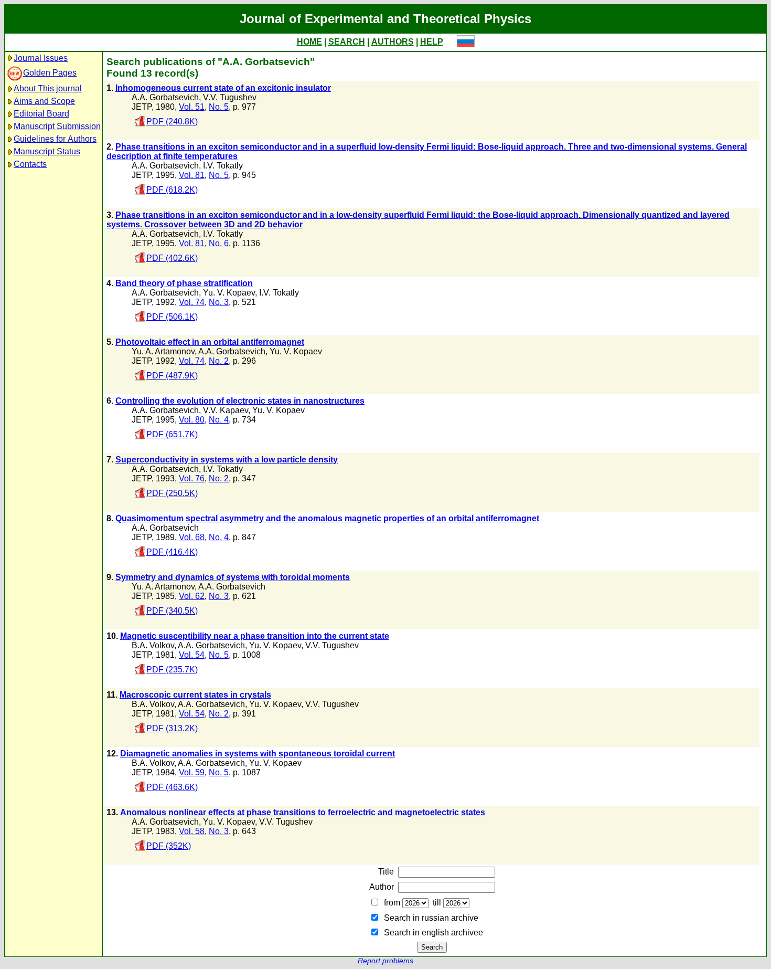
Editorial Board (41, 113)
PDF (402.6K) (172, 258)
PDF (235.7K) (172, 669)
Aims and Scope (44, 101)
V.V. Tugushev (229, 97)
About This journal (48, 88)
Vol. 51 (192, 106)
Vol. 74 (192, 302)
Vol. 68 (192, 537)
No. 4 (219, 419)
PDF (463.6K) (172, 787)
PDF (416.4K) (172, 551)
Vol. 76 (192, 478)
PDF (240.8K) (172, 121)
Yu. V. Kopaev (229, 292)
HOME (309, 41)
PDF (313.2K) (172, 728)
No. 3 (219, 302)
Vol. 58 (192, 831)
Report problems (385, 961)
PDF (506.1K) (172, 316)
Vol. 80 (192, 419)
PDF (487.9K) (172, 375)
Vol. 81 (192, 175)
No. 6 (219, 243)
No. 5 (219, 106)
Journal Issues (41, 58)
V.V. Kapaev (225, 410)
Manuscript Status (47, 151)
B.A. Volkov (153, 645)
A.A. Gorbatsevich (165, 97)
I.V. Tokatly (223, 165)
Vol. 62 (192, 596)
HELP (431, 41)
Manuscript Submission (57, 126)
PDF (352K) (168, 845)
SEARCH (346, 41)
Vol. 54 (192, 654)
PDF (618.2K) (172, 189)
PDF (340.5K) (172, 610)
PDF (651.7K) (172, 434)
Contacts (30, 164)
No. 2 (219, 360)
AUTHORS (392, 41)
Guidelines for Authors (55, 138)
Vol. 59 (192, 772)
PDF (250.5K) (172, 493)
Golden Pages (50, 72)
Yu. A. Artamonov (163, 351)
